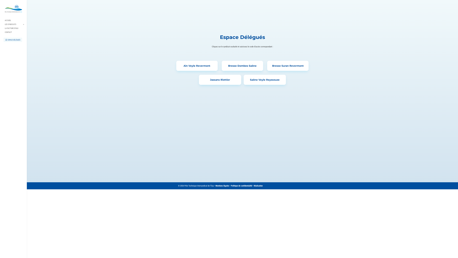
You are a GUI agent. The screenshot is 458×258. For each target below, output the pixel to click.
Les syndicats (10, 24)
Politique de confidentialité (241, 186)
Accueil (8, 21)
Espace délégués (13, 40)
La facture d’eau (11, 28)
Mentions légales (222, 186)
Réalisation (258, 186)
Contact (8, 32)
